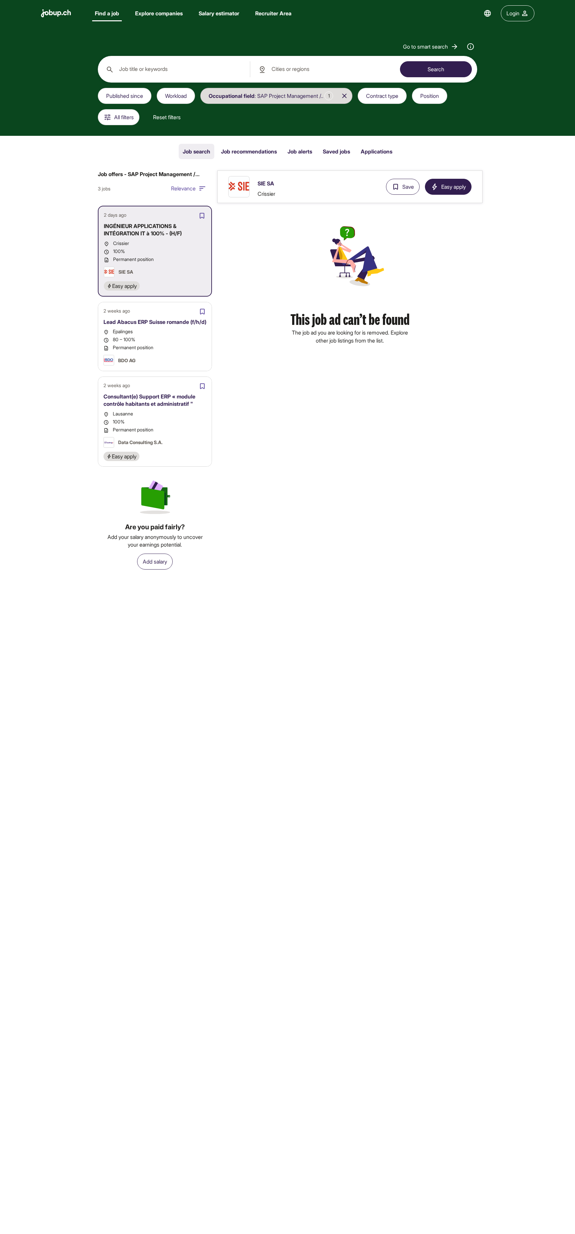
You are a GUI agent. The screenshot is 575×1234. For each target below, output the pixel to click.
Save (408, 186)
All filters (124, 117)
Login (512, 13)
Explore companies (159, 13)
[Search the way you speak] (470, 46)
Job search (196, 151)
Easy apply (453, 186)
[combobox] (174, 69)
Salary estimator (219, 13)
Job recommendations (249, 151)
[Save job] (202, 216)
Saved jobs (336, 151)
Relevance (183, 188)
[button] (431, 46)
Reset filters (167, 117)
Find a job (107, 13)
